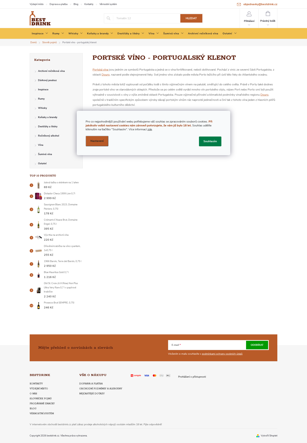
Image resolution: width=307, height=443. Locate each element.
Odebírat (257, 345)
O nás (33, 393)
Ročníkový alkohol (48, 135)
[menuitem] (40, 33)
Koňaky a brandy (47, 117)
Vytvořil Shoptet (269, 435)
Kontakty (88, 4)
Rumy (41, 98)
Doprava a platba (59, 4)
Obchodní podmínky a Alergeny (100, 388)
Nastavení (97, 141)
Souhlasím (210, 141)
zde (149, 129)
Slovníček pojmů (41, 398)
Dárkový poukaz (47, 80)
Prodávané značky (42, 403)
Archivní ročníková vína (51, 71)
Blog (76, 4)
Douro (106, 75)
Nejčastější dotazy (92, 393)
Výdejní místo (37, 4)
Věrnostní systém (108, 4)
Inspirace (43, 89)
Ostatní (42, 163)
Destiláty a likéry (47, 126)
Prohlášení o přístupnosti (192, 376)
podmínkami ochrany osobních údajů (222, 354)
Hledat (191, 18)
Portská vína (100, 70)
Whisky (42, 108)
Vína (40, 145)
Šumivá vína (45, 154)
